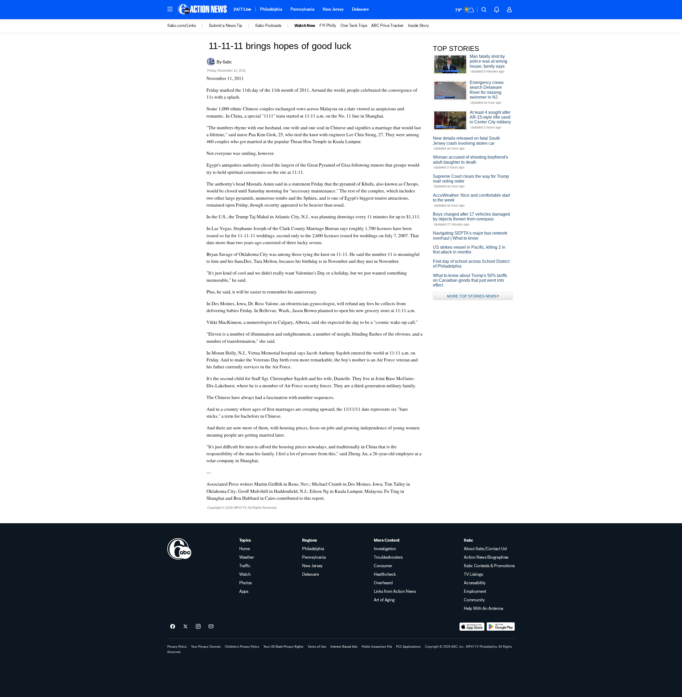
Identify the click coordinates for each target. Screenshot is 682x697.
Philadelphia (271, 9)
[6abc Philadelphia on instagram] (198, 626)
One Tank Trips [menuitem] (353, 25)
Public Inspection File (377, 646)
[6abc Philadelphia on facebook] (172, 626)
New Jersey (333, 9)
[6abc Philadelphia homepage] (203, 9)
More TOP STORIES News (471, 296)
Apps (243, 591)
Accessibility (475, 583)
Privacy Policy (177, 646)
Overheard (383, 583)
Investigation (385, 549)
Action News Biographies (486, 557)
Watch (244, 574)
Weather (246, 557)
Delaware (360, 9)
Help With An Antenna (483, 608)
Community (474, 600)
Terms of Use (317, 646)
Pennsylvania (302, 9)
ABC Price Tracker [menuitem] (387, 25)
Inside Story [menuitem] (418, 25)
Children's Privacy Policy (242, 646)
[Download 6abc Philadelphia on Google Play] (501, 626)
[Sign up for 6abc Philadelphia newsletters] (211, 626)
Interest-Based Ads (344, 646)
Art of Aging (384, 600)
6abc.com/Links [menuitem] (181, 25)
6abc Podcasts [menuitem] (268, 25)
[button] (170, 9)
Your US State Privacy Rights (283, 646)
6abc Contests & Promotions (489, 566)
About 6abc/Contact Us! (485, 549)
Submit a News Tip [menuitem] (225, 25)
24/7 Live (242, 9)
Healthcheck (385, 574)
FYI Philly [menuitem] (327, 25)
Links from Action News (395, 591)
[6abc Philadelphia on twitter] (185, 626)
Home (244, 549)
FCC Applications (408, 646)
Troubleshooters (388, 557)
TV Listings (473, 574)
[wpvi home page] (179, 548)
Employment (475, 591)
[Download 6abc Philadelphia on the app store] (472, 626)
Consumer (383, 566)
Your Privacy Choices (206, 646)
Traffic (244, 566)
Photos (245, 583)
